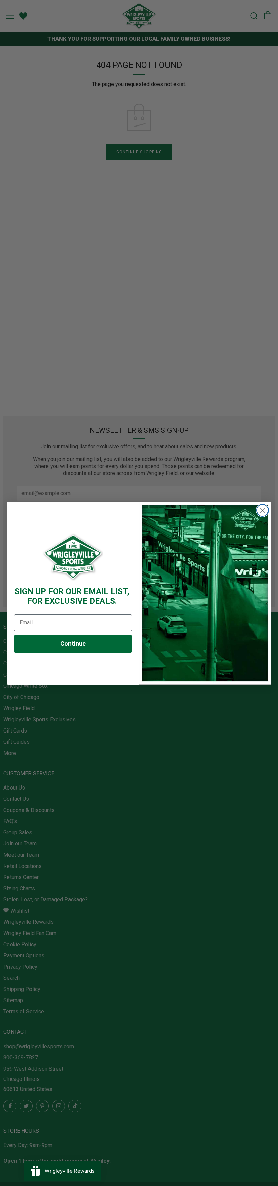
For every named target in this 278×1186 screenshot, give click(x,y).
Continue (73, 643)
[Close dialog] (263, 510)
